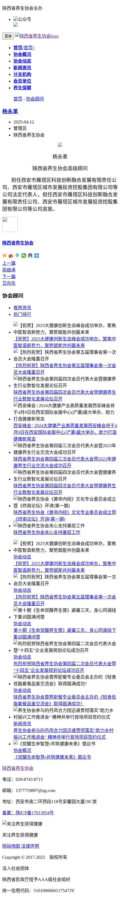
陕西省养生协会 (17, 243)
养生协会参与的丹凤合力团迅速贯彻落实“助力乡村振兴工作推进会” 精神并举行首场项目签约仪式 (63, 730)
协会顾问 (35, 99)
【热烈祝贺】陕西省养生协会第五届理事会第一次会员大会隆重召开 (64, 597)
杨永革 (10, 111)
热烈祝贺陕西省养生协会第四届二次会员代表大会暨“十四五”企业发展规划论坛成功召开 (64, 664)
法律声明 (30, 846)
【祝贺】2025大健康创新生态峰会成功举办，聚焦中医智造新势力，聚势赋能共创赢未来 (64, 564)
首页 (17, 99)
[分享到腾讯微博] (17, 255)
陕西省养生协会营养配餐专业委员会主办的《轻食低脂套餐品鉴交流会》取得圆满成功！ (64, 697)
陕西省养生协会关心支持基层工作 (46, 532)
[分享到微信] (23, 255)
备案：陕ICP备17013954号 (28, 812)
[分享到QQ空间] (4, 255)
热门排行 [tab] (22, 314)
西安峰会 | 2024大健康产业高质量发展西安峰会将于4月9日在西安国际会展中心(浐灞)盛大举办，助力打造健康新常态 (65, 432)
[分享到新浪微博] (11, 255)
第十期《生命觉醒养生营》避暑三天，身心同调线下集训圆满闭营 (64, 630)
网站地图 (11, 846)
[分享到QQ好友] (30, 255)
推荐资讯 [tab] (22, 307)
